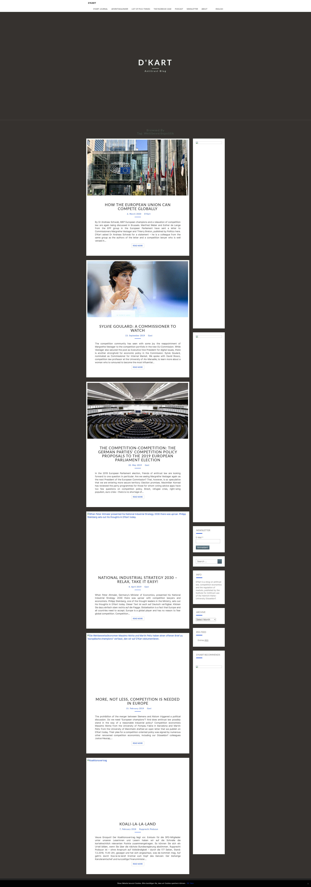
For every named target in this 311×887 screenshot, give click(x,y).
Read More (138, 245)
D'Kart (92, 3)
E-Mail (199, 537)
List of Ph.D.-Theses (141, 9)
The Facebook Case (162, 9)
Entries (203, 640)
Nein (192, 883)
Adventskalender (119, 9)
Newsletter (192, 9)
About (204, 9)
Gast (150, 336)
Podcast (179, 9)
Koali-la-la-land (137, 824)
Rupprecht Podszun (148, 829)
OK (188, 883)
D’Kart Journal (100, 9)
